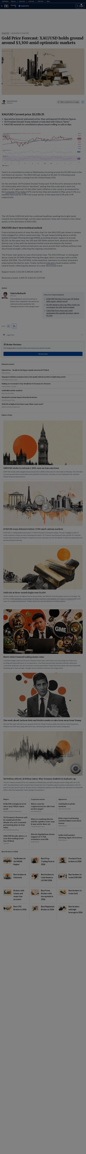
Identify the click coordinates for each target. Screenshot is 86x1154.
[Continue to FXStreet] (81, 5)
